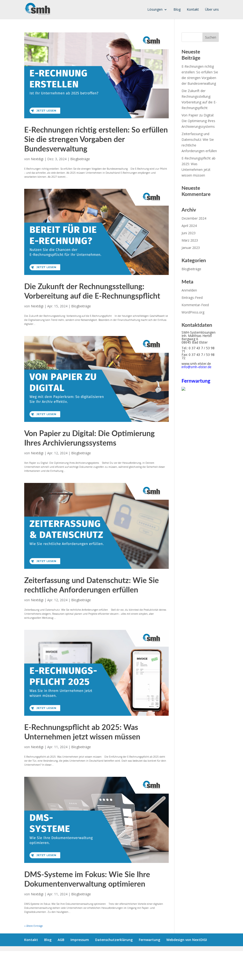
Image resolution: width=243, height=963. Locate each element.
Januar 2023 (191, 247)
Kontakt (193, 10)
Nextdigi (37, 159)
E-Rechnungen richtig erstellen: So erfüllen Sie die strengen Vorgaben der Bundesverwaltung (96, 139)
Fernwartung (149, 939)
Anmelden (189, 290)
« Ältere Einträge (33, 926)
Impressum (79, 939)
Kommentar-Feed (195, 305)
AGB (61, 939)
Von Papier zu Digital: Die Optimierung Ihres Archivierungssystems (198, 121)
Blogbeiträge (80, 159)
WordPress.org (193, 312)
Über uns (212, 10)
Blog (177, 10)
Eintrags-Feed (192, 297)
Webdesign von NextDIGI (186, 939)
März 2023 (190, 240)
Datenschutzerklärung (114, 939)
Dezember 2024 (194, 218)
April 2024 (189, 225)
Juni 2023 (189, 233)
